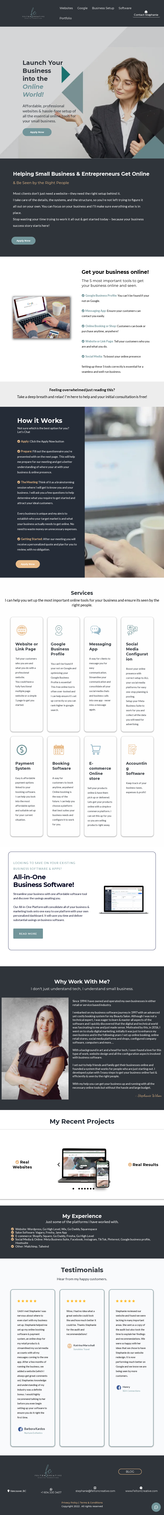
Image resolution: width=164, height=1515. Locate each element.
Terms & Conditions (91, 1502)
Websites (66, 8)
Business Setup (103, 8)
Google (82, 8)
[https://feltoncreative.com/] (48, 1472)
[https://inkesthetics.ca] (83, 1164)
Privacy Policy (70, 1502)
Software (125, 8)
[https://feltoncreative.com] (33, 13)
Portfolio (66, 18)
